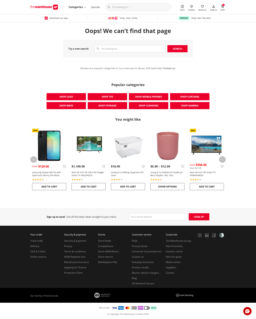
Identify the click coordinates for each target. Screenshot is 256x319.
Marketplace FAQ (107, 262)
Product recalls (140, 267)
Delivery (34, 246)
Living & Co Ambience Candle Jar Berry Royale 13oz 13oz (166, 174)
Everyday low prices (143, 262)
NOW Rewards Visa (74, 256)
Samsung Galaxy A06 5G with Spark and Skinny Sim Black (46, 174)
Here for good (173, 256)
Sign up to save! (56, 216)
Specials (95, 7)
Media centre (173, 262)
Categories (76, 7)
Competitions (105, 246)
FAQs (134, 240)
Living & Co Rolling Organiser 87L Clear (127, 174)
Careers (170, 272)
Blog (134, 278)
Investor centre (174, 251)
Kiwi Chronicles (174, 246)
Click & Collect (38, 251)
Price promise (139, 246)
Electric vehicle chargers (145, 272)
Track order (36, 240)
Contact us (169, 68)
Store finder (104, 240)
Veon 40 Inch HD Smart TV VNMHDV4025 (203, 174)
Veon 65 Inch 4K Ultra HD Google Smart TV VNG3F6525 (88, 174)
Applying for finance (75, 267)
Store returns (105, 256)
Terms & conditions (75, 251)
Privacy (68, 246)
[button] (213, 8)
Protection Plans (73, 272)
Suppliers (171, 267)
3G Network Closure (143, 283)
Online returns (38, 256)
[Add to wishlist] (64, 166)
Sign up (199, 216)
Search (177, 48)
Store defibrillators (108, 251)
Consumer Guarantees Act (146, 251)
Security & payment (75, 240)
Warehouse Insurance (76, 262)
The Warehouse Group (178, 240)
